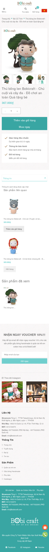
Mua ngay (24, 127)
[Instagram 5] (12, 391)
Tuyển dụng (8, 449)
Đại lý (6, 452)
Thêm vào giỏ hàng (14, 229)
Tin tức (6, 456)
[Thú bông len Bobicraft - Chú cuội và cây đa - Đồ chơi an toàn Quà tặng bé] (12, 296)
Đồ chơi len (10, 490)
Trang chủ (8, 445)
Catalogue (8, 479)
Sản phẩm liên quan (15, 190)
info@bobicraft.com (14, 435)
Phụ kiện (7, 475)
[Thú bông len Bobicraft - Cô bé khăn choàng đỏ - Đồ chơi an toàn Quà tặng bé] (13, 245)
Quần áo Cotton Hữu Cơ (25, 490)
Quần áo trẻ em (10, 467)
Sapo (30, 541)
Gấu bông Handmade (12, 471)
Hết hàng (9, 269)
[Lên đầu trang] (43, 543)
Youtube (41, 547)
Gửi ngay (24, 361)
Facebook (11, 547)
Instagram (26, 547)
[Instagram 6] (36, 391)
